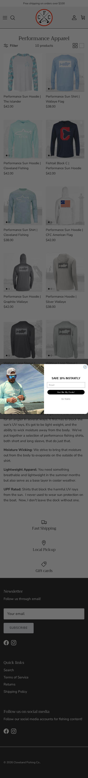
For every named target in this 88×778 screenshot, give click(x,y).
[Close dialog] (85, 367)
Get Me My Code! (66, 392)
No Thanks (66, 399)
